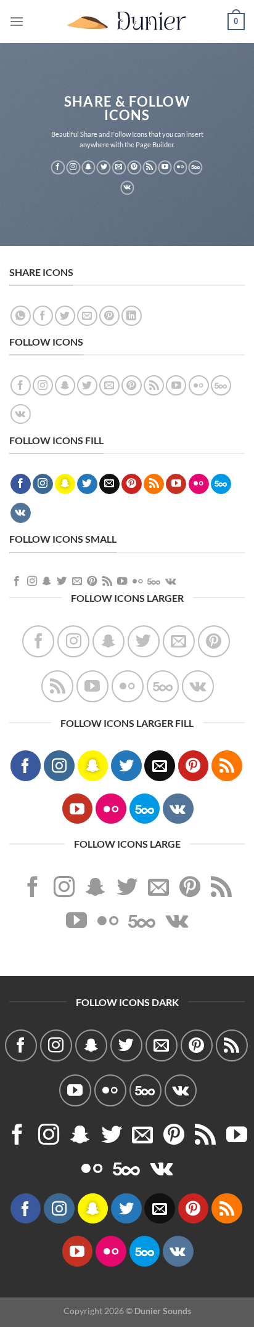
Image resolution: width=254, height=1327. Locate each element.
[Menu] (16, 21)
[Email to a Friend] (87, 316)
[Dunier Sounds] (127, 21)
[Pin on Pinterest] (109, 316)
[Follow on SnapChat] (88, 167)
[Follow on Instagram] (73, 167)
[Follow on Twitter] (104, 167)
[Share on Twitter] (65, 316)
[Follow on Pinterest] (135, 167)
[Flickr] (180, 167)
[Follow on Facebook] (58, 167)
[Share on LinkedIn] (131, 316)
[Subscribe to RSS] (149, 167)
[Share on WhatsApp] (20, 316)
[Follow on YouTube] (165, 167)
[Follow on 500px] (196, 167)
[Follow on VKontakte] (127, 188)
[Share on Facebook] (43, 316)
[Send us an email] (119, 167)
